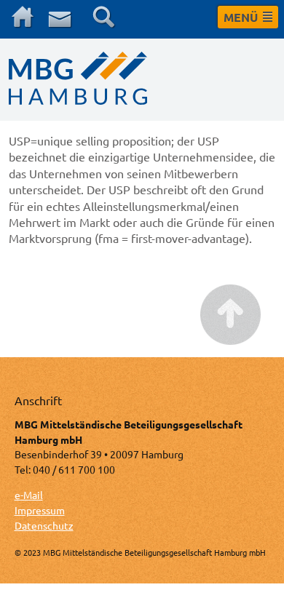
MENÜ (241, 17)
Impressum (40, 510)
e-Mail (29, 494)
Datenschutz (44, 525)
